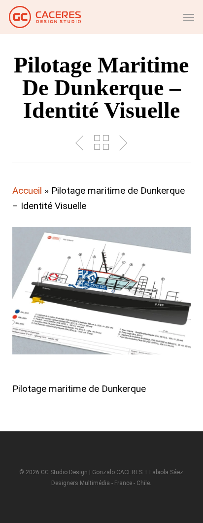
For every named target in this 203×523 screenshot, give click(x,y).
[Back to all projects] (101, 142)
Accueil (27, 190)
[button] (188, 17)
